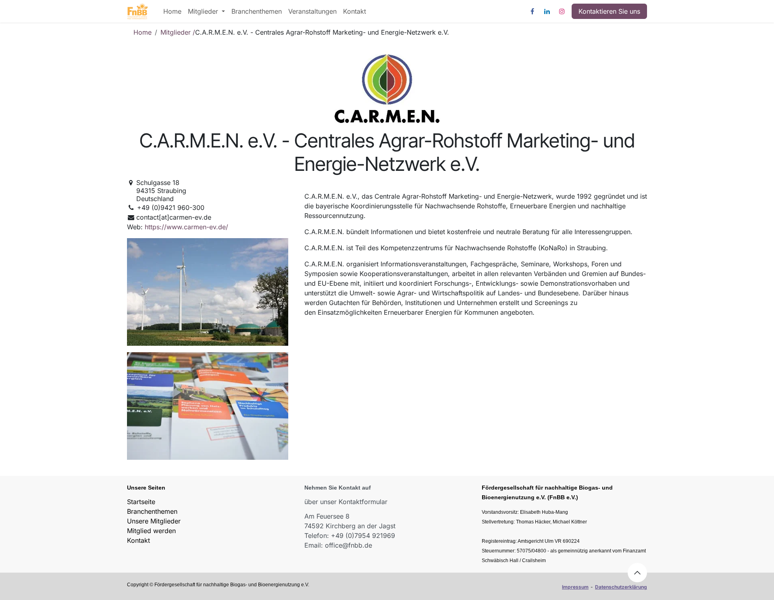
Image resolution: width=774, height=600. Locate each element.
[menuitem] (172, 11)
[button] (637, 572)
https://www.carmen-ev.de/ (186, 227)
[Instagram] (562, 11)
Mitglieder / (177, 32)
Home (142, 32)
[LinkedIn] (547, 11)
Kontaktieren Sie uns (609, 11)
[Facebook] (532, 11)
